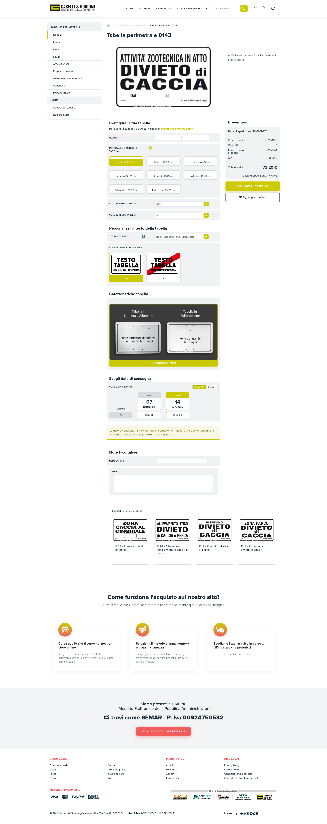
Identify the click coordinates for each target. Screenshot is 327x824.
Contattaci (164, 8)
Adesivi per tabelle (64, 107)
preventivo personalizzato (177, 128)
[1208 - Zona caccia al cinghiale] (130, 530)
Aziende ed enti (59, 765)
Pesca (56, 42)
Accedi (169, 765)
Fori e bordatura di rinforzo (163, 363)
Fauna (56, 56)
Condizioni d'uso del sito (238, 773)
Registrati (171, 769)
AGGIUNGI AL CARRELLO (252, 186)
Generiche (59, 85)
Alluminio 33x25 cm (163, 176)
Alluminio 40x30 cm (200, 176)
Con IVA (211, 387)
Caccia (57, 35)
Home (129, 8)
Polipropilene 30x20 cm (126, 190)
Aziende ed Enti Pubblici (67, 78)
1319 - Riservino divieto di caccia (214, 548)
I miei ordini (173, 777)
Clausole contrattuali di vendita (242, 777)
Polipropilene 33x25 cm (163, 190)
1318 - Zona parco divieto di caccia (252, 548)
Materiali (145, 8)
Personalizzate (61, 92)
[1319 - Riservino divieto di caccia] (214, 530)
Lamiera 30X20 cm (126, 162)
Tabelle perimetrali (65, 27)
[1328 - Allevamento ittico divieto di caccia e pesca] (172, 530)
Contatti (171, 773)
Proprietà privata (63, 71)
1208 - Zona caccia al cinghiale (129, 548)
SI (163, 278)
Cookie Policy (232, 769)
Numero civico (61, 114)
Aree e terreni (61, 63)
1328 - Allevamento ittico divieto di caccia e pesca (172, 549)
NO (126, 278)
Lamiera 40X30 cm (201, 162)
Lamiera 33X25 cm (163, 162)
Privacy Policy (232, 765)
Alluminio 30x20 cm (126, 176)
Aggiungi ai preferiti (254, 197)
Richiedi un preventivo (192, 8)
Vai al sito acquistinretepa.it (163, 731)
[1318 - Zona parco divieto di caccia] (256, 530)
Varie (54, 100)
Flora (56, 49)
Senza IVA (199, 387)
